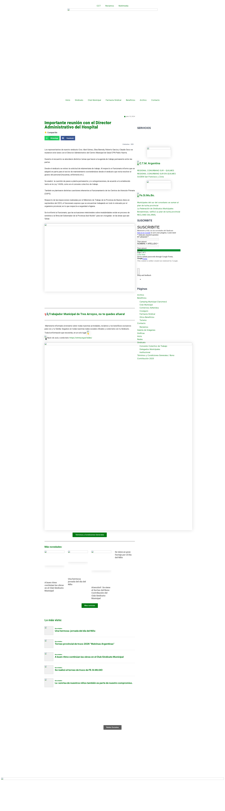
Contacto (155, 100)
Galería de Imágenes (146, 330)
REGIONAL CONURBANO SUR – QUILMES (155, 170)
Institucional (145, 352)
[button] (52, 138)
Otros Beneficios (147, 317)
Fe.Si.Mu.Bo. (147, 195)
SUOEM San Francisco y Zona (150, 176)
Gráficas (141, 333)
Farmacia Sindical (113, 100)
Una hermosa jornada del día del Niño (77, 582)
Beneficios (130, 100)
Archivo (143, 100)
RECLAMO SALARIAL (146, 215)
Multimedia (123, 6)
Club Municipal (94, 100)
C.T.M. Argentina (149, 163)
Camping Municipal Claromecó (153, 301)
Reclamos (109, 6)
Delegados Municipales (150, 349)
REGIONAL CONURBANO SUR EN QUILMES (156, 173)
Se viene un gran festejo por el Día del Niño (123, 555)
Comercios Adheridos (149, 308)
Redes (140, 339)
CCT (99, 6)
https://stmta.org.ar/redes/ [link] (80, 338)
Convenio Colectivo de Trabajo (153, 346)
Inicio (68, 100)
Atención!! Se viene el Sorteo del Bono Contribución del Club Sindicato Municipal (100, 593)
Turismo (143, 320)
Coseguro (144, 311)
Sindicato (79, 100)
